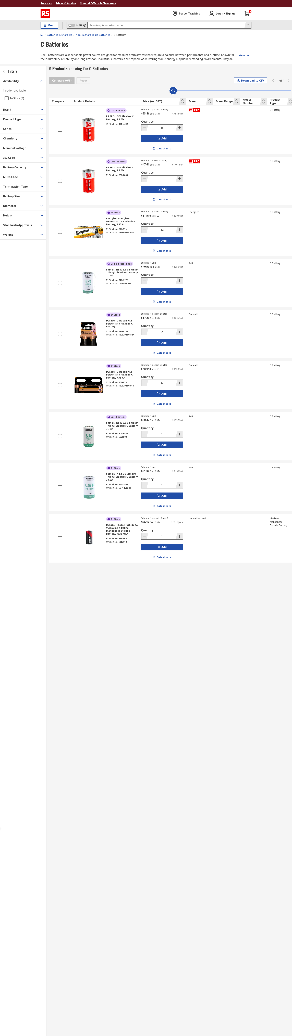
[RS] (45, 13)
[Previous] (273, 80)
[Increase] (179, 128)
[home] (42, 34)
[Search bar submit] (247, 25)
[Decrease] (144, 128)
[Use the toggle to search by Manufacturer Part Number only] (84, 25)
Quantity (147, 121)
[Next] (288, 80)
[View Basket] (247, 13)
